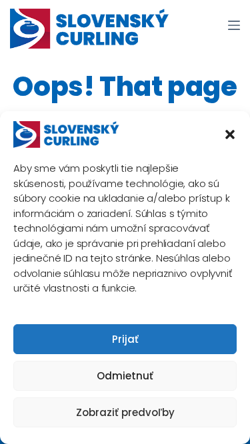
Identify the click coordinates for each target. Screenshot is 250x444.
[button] (230, 134)
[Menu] (234, 25)
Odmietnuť (125, 376)
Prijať (125, 339)
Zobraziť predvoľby (125, 412)
